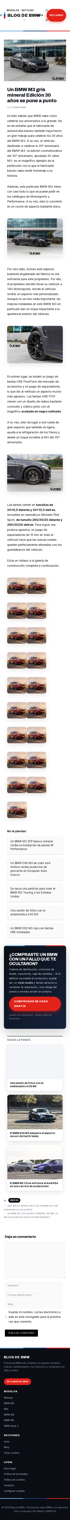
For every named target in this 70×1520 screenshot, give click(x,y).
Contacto (9, 1485)
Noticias (28, 10)
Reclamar (56, 15)
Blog (39, 15)
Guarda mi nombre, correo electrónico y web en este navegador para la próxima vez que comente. (34, 1317)
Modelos (13, 10)
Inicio (7, 1441)
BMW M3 (14, 1200)
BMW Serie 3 (11, 1425)
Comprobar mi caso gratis (31, 1004)
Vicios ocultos (11, 1452)
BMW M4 (9, 1414)
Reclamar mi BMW (17, 1381)
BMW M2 (9, 1420)
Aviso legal (10, 1468)
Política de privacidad (16, 1474)
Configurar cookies (14, 1491)
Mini (6, 1409)
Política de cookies (14, 1479)
